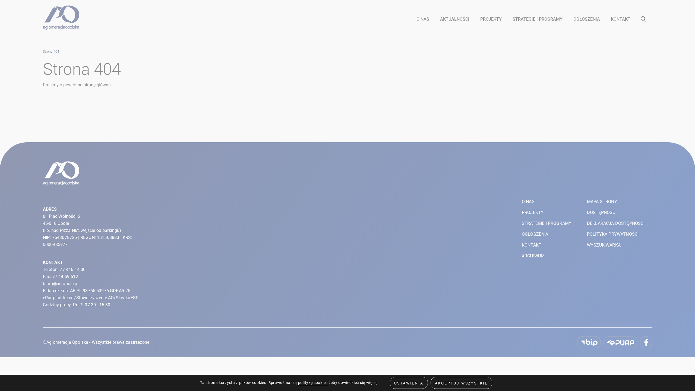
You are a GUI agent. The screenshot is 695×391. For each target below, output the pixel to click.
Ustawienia (409, 383)
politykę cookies (313, 382)
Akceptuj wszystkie (461, 383)
